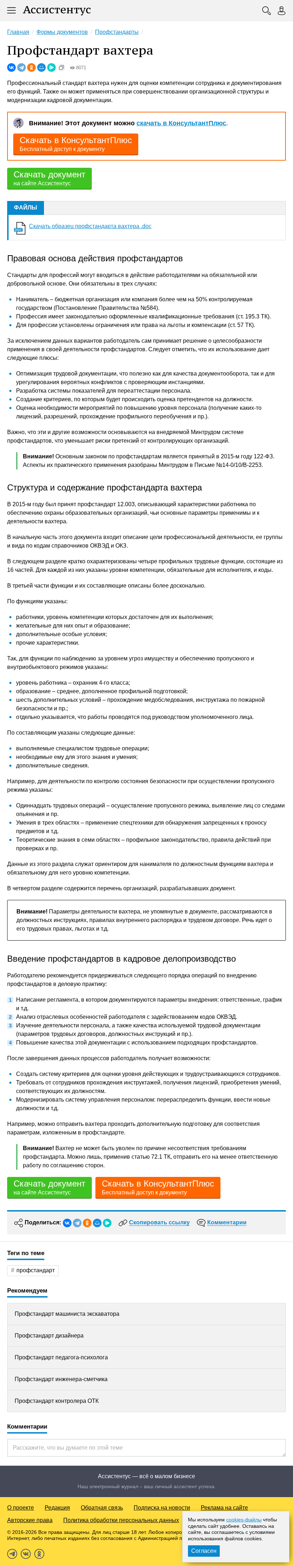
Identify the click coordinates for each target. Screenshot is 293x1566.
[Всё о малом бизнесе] (57, 10)
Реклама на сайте (224, 1508)
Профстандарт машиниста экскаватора (67, 1314)
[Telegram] (21, 67)
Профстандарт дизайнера (49, 1336)
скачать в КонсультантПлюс (181, 123)
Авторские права (30, 1520)
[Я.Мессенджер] (51, 67)
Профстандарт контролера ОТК (57, 1401)
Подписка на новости (162, 1508)
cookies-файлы (244, 1519)
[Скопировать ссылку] (61, 67)
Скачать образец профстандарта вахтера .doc (90, 226)
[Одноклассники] (31, 67)
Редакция (57, 1508)
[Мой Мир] (41, 67)
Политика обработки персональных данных (121, 1520)
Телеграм (12, 1554)
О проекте (20, 1508)
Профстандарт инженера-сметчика (61, 1379)
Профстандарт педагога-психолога (61, 1357)
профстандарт (35, 1270)
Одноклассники (39, 1554)
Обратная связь (102, 1508)
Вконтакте (26, 1554)
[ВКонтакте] (11, 67)
